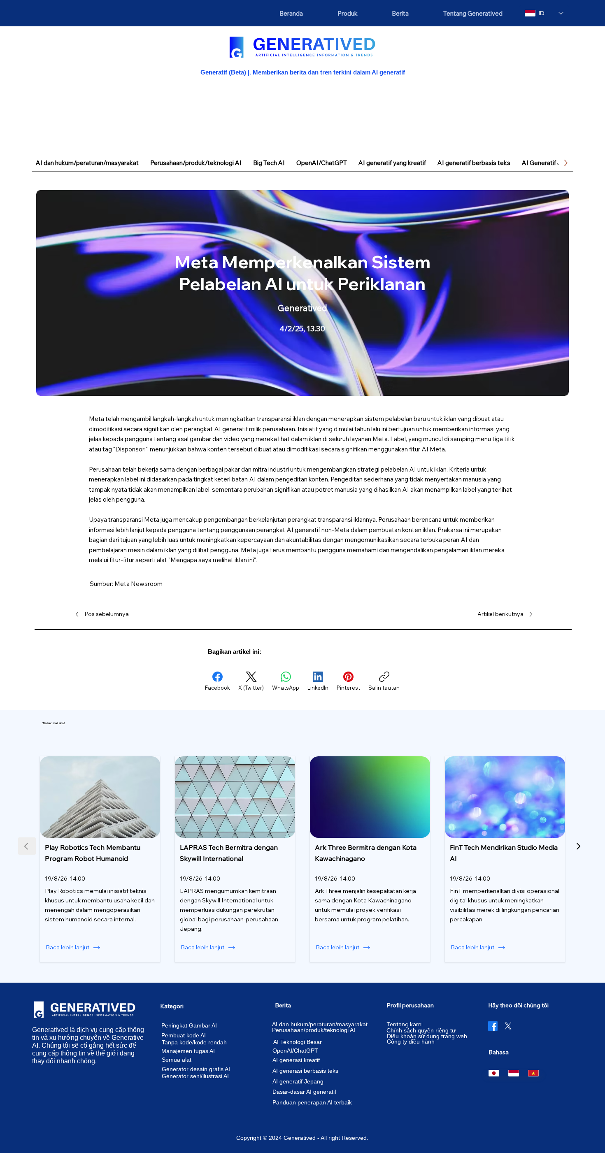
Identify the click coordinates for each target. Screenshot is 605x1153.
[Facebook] (493, 1026)
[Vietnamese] (533, 1073)
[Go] (578, 846)
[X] (508, 1026)
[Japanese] (494, 1073)
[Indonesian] (514, 1073)
